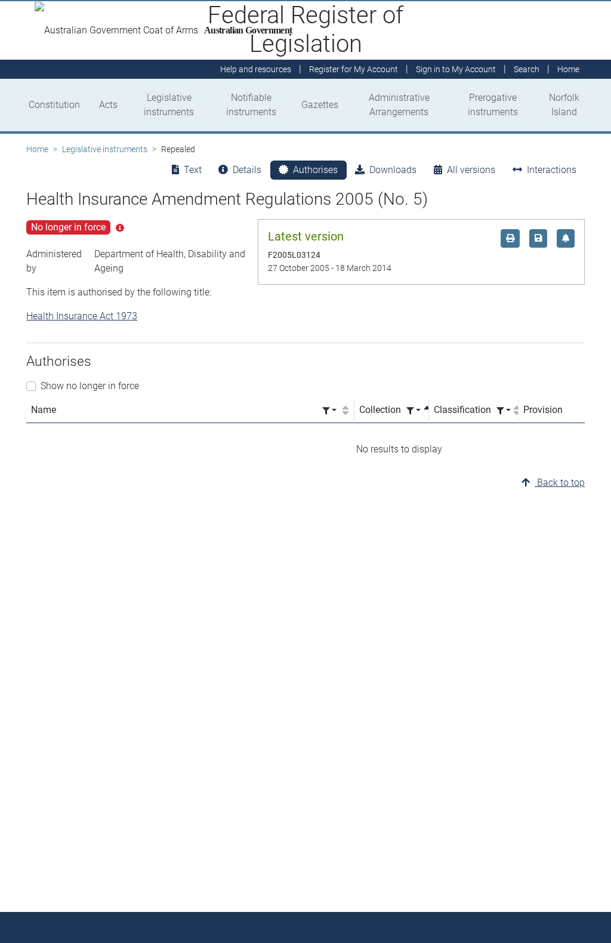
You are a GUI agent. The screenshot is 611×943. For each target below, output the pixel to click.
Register (353, 69)
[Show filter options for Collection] (413, 411)
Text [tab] (193, 169)
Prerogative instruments (493, 105)
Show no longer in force (90, 386)
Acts (108, 104)
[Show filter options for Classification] (503, 411)
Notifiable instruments (251, 105)
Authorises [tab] (315, 169)
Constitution (54, 104)
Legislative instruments (169, 105)
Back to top (560, 482)
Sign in (456, 69)
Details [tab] (247, 169)
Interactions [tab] (551, 169)
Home (37, 149)
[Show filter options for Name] (329, 411)
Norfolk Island (564, 105)
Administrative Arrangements (399, 105)
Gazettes (319, 104)
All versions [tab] (471, 169)
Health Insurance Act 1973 (81, 316)
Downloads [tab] (392, 169)
